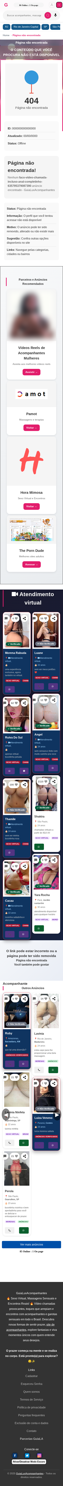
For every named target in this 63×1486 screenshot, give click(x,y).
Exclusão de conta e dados (31, 1423)
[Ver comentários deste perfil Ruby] (6, 998)
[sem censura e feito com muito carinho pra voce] (46, 712)
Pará (39, 900)
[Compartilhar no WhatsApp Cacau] (24, 866)
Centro (49, 1123)
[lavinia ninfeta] (17, 1089)
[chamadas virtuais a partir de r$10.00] (46, 793)
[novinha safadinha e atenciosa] (17, 878)
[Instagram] (39, 1455)
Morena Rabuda (15, 653)
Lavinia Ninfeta (15, 1112)
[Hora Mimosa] (31, 461)
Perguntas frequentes (31, 1415)
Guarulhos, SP (12, 1199)
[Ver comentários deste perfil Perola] (4, 1156)
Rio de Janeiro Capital (26, 26)
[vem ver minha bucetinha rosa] (17, 796)
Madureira (39, 1042)
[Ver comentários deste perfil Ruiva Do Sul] (4, 703)
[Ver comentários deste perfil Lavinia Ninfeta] (4, 1077)
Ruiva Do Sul (13, 737)
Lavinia (39, 1033)
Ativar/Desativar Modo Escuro (29, 1461)
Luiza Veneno (43, 1118)
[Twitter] (27, 1455)
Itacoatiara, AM (12, 1041)
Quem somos (31, 1391)
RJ (6, 26)
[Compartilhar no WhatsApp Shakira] (53, 781)
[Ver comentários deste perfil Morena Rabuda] (6, 618)
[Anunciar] (59, 5)
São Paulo (42, 821)
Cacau (9, 900)
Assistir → (31, 372)
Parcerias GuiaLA (31, 1438)
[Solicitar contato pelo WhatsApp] (10, 689)
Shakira (39, 816)
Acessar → (31, 564)
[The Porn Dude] (31, 529)
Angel (38, 734)
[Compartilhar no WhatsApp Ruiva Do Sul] (24, 703)
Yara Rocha (42, 895)
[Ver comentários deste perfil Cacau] (6, 866)
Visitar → (31, 427)
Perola (9, 1191)
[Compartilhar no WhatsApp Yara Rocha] (53, 860)
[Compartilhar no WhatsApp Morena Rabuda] (24, 618)
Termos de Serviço (31, 1399)
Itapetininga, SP (12, 1120)
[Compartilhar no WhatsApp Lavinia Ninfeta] (24, 1077)
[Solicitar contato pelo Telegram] (24, 771)
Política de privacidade (31, 1407)
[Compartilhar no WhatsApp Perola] (24, 1156)
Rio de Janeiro (44, 1039)
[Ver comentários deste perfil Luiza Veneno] (35, 1083)
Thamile (10, 819)
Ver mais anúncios (31, 1244)
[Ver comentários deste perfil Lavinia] (34, 998)
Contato (31, 1430)
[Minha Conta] (52, 5)
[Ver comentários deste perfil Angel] (34, 700)
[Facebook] (14, 1455)
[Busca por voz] (55, 15)
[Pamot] (31, 394)
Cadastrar (31, 1376)
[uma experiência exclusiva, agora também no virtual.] (17, 630)
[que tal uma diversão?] (17, 1011)
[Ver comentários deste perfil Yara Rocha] (35, 860)
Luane (38, 653)
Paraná (41, 1123)
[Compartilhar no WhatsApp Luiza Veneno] (53, 1083)
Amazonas (13, 1038)
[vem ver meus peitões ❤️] (46, 630)
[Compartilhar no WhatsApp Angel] (53, 700)
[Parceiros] (31, 315)
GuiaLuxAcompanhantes (29, 1473)
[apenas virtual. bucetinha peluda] (17, 715)
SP (45, 26)
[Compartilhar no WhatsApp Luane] (53, 618)
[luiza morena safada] (46, 1095)
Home (6, 35)
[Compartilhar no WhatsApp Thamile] (24, 784)
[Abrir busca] (47, 15)
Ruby (8, 1033)
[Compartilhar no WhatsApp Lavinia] (53, 998)
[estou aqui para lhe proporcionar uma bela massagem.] (46, 1011)
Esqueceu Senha (31, 1383)
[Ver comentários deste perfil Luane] (34, 618)
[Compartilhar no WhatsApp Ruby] (24, 998)
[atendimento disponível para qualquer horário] (46, 872)
